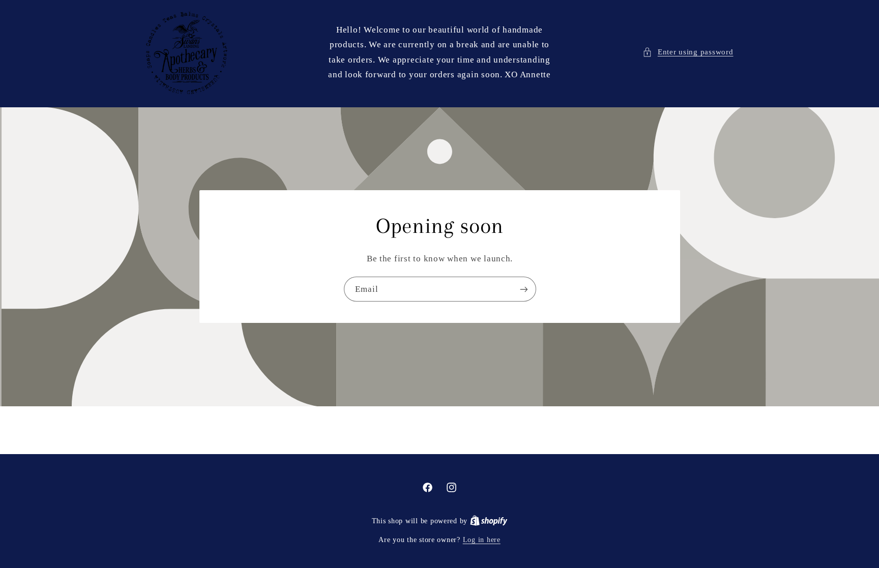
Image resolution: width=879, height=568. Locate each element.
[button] (687, 52)
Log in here (482, 540)
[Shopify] (489, 521)
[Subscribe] (523, 289)
